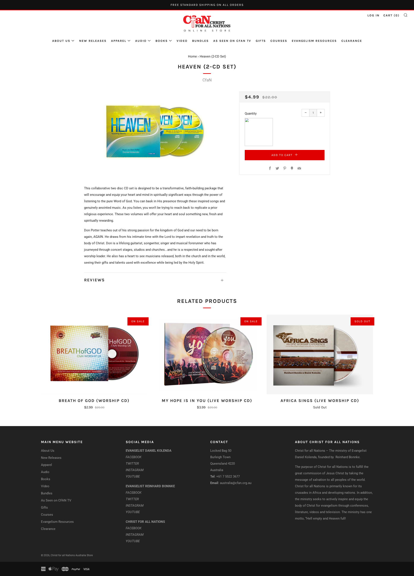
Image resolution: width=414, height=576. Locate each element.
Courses (278, 41)
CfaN (207, 80)
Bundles (200, 41)
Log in (373, 15)
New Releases (93, 41)
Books (161, 41)
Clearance (351, 41)
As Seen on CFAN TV (232, 41)
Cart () (391, 15)
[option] (155, 132)
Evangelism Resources (314, 41)
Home (192, 56)
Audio (141, 41)
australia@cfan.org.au (235, 483)
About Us (61, 41)
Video (182, 41)
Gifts (261, 41)
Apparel (118, 41)
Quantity (251, 113)
